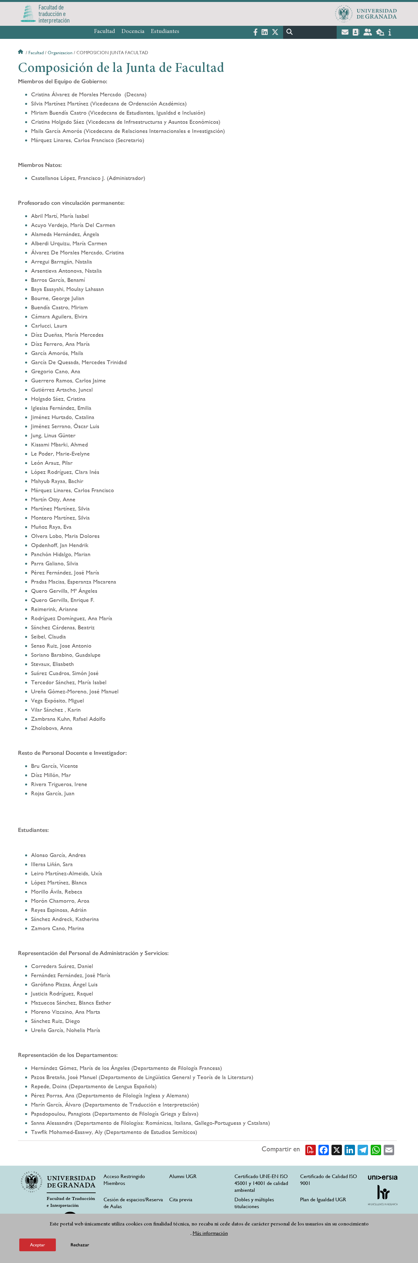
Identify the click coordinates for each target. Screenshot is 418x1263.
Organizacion (60, 52)
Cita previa (180, 1199)
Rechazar (80, 1245)
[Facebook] (323, 1149)
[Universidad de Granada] (366, 14)
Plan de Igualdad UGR (323, 1199)
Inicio (21, 52)
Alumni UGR (183, 1176)
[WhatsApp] (376, 1149)
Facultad (104, 32)
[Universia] (382, 1177)
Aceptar (37, 1244)
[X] (336, 1149)
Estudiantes (165, 32)
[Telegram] (363, 1149)
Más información (210, 1233)
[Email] (389, 1149)
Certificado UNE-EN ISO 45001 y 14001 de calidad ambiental (261, 1183)
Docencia (132, 32)
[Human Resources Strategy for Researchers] (382, 1195)
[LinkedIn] (350, 1149)
